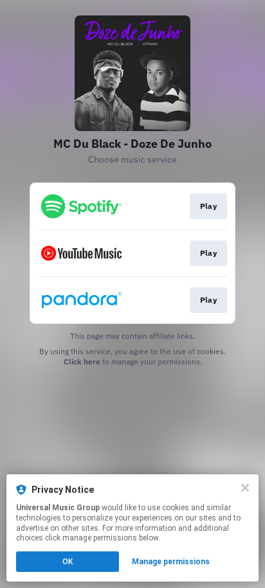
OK (67, 561)
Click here (82, 361)
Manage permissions (171, 561)
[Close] (245, 487)
